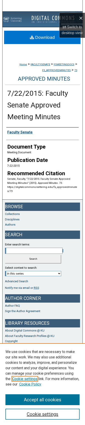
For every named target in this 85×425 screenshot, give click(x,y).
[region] (42, 384)
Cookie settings (24, 379)
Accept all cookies (42, 399)
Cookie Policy (30, 384)
